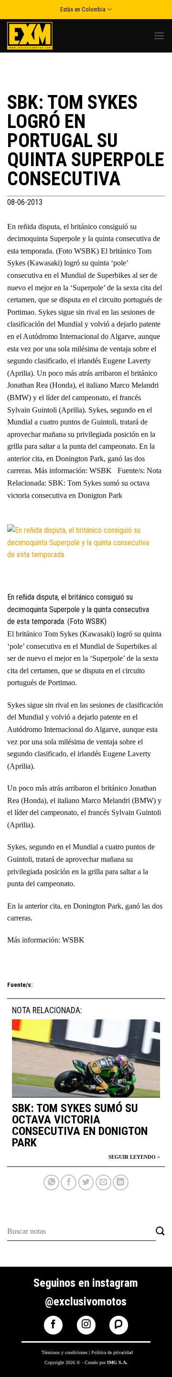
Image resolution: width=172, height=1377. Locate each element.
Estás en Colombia (83, 9)
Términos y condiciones (64, 1352)
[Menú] (159, 35)
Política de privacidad (112, 1352)
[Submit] (160, 1231)
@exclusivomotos (86, 1301)
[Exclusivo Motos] (43, 36)
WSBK (73, 940)
